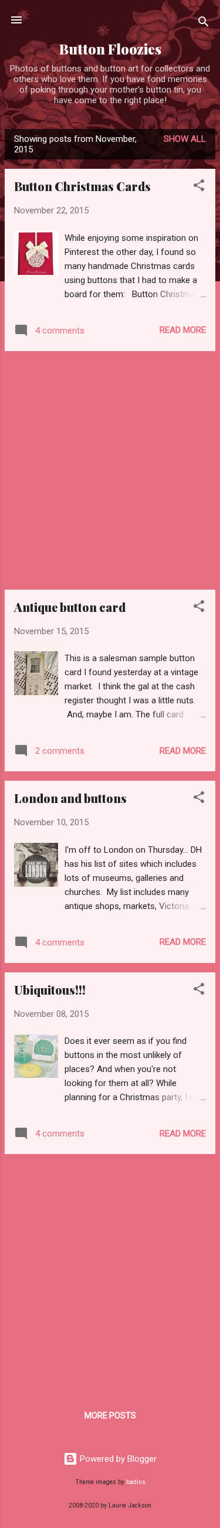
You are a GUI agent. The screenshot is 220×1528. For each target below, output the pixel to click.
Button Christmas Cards (82, 186)
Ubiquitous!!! (50, 990)
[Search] (204, 24)
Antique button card (70, 607)
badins (135, 1482)
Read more (183, 330)
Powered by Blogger (117, 1459)
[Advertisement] (110, 470)
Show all (185, 139)
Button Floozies (110, 49)
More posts (110, 1415)
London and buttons (70, 798)
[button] (199, 187)
